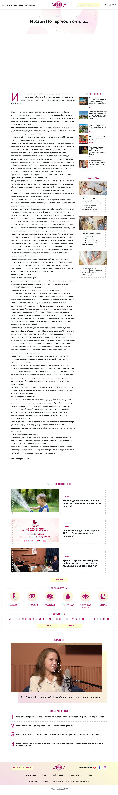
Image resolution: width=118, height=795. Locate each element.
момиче (47, 625)
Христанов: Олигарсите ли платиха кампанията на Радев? (97, 138)
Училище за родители (88, 5)
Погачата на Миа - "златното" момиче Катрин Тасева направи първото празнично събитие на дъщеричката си (92, 204)
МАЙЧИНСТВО (58, 775)
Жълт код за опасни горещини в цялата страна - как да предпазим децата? (82, 503)
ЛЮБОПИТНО (74, 775)
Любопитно (85, 197)
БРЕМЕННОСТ (31, 775)
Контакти (38, 781)
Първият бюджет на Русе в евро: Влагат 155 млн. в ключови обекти (97, 127)
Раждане (85, 267)
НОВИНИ (88, 775)
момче (71, 625)
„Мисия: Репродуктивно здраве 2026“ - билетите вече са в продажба (81, 533)
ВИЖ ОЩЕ (59, 579)
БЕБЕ (44, 775)
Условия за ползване (56, 781)
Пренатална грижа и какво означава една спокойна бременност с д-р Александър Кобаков (60, 717)
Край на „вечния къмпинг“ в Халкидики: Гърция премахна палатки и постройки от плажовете (98, 101)
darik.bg (91, 142)
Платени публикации (82, 781)
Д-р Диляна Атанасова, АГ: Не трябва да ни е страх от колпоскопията (61, 697)
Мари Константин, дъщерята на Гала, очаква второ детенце (44, 726)
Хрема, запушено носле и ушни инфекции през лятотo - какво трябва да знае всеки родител (80, 563)
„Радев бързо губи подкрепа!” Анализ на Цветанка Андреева (97, 162)
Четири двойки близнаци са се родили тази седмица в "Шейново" (92, 272)
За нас (31, 781)
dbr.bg (90, 107)
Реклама (45, 781)
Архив (114, 5)
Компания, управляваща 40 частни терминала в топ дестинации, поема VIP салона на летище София (98, 115)
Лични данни (69, 781)
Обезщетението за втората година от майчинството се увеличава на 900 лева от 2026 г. (58, 734)
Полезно (59, 16)
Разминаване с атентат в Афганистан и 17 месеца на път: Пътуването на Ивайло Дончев (97, 150)
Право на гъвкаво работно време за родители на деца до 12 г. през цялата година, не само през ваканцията (59, 744)
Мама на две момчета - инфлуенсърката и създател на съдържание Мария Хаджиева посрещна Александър (92, 239)
